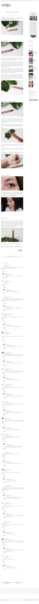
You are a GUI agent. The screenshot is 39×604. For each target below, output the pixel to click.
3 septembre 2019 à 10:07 (7, 353)
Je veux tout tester (7, 368)
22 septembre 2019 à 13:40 (9, 394)
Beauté (16, 0)
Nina (5, 451)
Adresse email (31, 94)
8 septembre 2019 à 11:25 (7, 486)
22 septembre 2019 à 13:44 (9, 444)
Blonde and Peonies (7, 485)
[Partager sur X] (14, 256)
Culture (7, 0)
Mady (5, 296)
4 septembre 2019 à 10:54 (7, 402)
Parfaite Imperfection (8, 352)
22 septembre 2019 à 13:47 (9, 514)
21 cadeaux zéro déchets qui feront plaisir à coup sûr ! (35, 53)
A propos (22, 0)
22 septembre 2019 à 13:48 (9, 532)
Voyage (3, 0)
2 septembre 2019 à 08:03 (8, 274)
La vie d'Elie (6, 401)
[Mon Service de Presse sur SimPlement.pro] (31, 45)
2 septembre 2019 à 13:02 (7, 297)
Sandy (6, 273)
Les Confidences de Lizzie (8, 384)
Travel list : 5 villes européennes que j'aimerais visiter (35, 69)
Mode (19, 0)
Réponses (4, 271)
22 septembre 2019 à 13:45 (9, 479)
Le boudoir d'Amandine (8, 313)
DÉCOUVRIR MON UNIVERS (33, 36)
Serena (5, 521)
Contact (26, 0)
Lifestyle (11, 0)
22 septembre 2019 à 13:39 (9, 345)
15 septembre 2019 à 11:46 (8, 539)
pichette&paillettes (7, 434)
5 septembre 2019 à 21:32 (7, 435)
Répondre (2, 269)
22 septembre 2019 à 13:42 (9, 428)
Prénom (30, 97)
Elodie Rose (6, 538)
